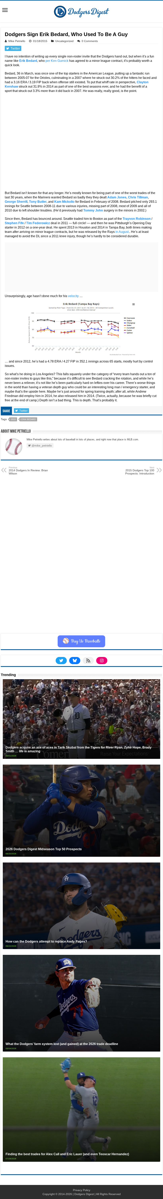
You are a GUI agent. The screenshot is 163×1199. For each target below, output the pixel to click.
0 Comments (90, 41)
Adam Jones (116, 197)
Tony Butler (38, 201)
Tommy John (93, 210)
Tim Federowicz (38, 223)
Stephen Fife (14, 223)
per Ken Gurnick (57, 60)
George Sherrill (16, 201)
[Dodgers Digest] (81, 10)
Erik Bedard (28, 60)
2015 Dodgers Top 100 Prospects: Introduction (139, 470)
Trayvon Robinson (137, 218)
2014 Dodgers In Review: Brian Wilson (28, 470)
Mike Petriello (16, 41)
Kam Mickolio (64, 201)
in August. (122, 231)
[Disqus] (81, 583)
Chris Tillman (138, 197)
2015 (13, 419)
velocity (73, 296)
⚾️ (81, 641)
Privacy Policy (81, 1190)
